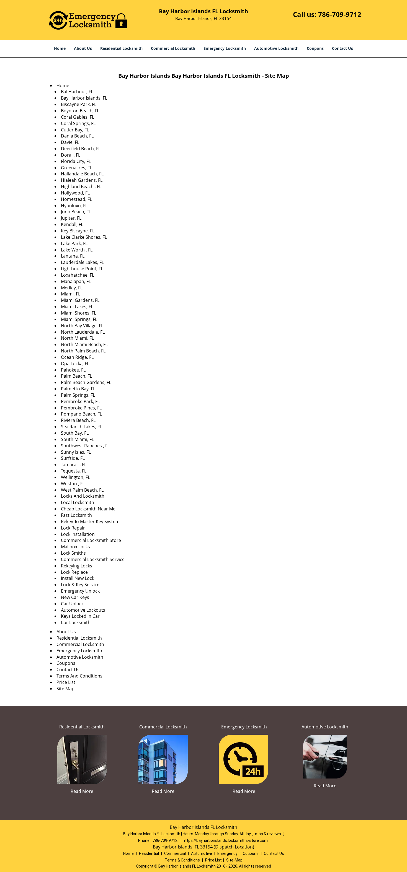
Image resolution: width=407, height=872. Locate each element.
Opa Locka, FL (75, 363)
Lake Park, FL (74, 243)
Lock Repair (73, 528)
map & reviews (268, 834)
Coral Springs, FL (78, 123)
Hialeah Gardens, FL (81, 180)
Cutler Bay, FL (75, 130)
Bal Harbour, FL (77, 92)
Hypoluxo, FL (74, 206)
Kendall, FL (72, 224)
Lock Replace (74, 572)
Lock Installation (78, 534)
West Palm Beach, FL (82, 490)
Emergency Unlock (80, 591)
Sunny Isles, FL (76, 452)
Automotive (201, 853)
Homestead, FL (76, 199)
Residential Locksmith (121, 48)
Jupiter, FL (71, 218)
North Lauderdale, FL (83, 332)
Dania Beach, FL (77, 136)
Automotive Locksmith (276, 48)
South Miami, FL (77, 439)
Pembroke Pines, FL (81, 408)
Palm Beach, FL (76, 376)
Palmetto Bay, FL (78, 389)
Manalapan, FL (76, 281)
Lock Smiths (73, 553)
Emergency (227, 853)
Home (60, 48)
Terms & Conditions (182, 860)
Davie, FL (70, 142)
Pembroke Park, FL (80, 401)
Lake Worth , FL (76, 250)
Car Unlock (72, 604)
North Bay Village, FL (82, 326)
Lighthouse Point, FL (82, 269)
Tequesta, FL (73, 471)
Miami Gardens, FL (80, 300)
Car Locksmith (76, 622)
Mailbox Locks (75, 547)
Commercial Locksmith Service (93, 559)
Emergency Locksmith (225, 48)
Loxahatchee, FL (77, 275)
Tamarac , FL (73, 464)
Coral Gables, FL (77, 117)
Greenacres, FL (76, 168)
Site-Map (234, 860)
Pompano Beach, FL (81, 414)
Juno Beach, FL (76, 212)
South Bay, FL (75, 433)
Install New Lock (77, 578)
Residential (149, 853)
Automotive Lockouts (83, 610)
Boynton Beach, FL (80, 111)
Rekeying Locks (76, 566)
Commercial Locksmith (173, 48)
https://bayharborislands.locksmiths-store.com (225, 840)
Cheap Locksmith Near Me (88, 509)
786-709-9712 (339, 14)
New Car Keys (75, 597)
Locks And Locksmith (82, 496)
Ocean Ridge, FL (77, 357)
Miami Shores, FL (78, 313)
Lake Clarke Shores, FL (84, 237)
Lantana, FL (72, 256)
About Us (83, 48)
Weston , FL (73, 484)
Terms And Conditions (79, 676)
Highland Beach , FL (81, 186)
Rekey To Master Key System (90, 521)
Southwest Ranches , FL (85, 446)
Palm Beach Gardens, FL (86, 382)
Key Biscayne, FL (77, 231)
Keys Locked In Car (80, 616)
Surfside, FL (73, 458)
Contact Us (342, 48)
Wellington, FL (75, 477)
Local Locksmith (77, 502)
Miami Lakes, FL (77, 306)
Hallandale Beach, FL (82, 174)
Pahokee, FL (73, 370)
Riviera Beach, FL (78, 420)
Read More (82, 791)
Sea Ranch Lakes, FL (81, 427)
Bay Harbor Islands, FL (84, 98)
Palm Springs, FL (78, 395)
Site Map (65, 689)
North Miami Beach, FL (84, 344)
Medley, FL (72, 288)
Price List (65, 682)
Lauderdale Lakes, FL (82, 262)
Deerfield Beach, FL (81, 149)
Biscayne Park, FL (78, 104)
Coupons (315, 48)
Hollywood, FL (75, 193)
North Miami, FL (77, 338)
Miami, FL (70, 294)
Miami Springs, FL (79, 319)
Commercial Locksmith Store (91, 540)
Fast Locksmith (76, 515)
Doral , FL (70, 155)
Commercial (175, 853)
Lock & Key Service (80, 585)
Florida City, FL (76, 161)
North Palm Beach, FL (83, 351)
